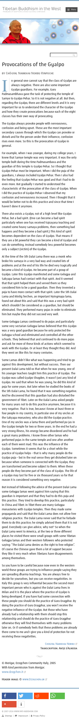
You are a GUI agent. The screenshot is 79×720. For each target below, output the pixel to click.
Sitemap (7, 716)
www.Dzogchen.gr (33, 679)
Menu (73, 10)
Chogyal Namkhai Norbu (60, 643)
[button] (9, 696)
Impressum (21, 716)
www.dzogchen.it (12, 671)
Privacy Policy (38, 716)
